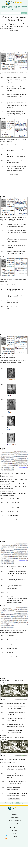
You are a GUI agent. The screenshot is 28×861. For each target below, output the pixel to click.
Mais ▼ (14, 9)
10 (22, 803)
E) (1, 111)
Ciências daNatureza (4, 7)
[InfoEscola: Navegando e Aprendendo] (14, 2)
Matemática (24, 6)
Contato (14, 812)
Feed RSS (15, 839)
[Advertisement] (14, 859)
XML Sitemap (14, 823)
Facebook (15, 833)
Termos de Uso (14, 817)
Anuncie (14, 814)
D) (1, 102)
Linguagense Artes (17, 7)
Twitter (15, 836)
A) (1, 77)
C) (1, 94)
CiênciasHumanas (10, 7)
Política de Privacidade (14, 820)
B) (1, 86)
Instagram (14, 830)
